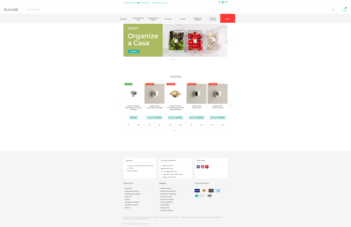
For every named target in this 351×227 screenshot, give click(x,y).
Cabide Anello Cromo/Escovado (217, 107)
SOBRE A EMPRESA (166, 188)
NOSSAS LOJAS (165, 208)
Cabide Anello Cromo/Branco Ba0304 (155, 107)
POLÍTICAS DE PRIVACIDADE (169, 194)
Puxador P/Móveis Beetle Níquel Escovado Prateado (133, 107)
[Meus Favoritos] (226, 2)
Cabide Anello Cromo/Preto (196, 107)
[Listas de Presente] (223, 2)
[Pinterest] (206, 166)
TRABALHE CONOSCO (167, 210)
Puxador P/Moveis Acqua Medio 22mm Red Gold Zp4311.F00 (175, 107)
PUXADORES (123, 19)
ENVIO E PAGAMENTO (167, 202)
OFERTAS (227, 19)
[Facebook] (198, 166)
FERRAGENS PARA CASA (138, 19)
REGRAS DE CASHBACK (167, 199)
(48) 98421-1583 (144, 3)
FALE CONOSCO (165, 205)
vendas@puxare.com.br (160, 3)
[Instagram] (202, 166)
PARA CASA (168, 19)
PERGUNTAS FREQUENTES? (169, 191)
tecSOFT (146, 224)
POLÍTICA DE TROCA (166, 197)
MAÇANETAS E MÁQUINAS (198, 19)
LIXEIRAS (183, 19)
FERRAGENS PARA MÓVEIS (153, 19)
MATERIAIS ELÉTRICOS (213, 19)
